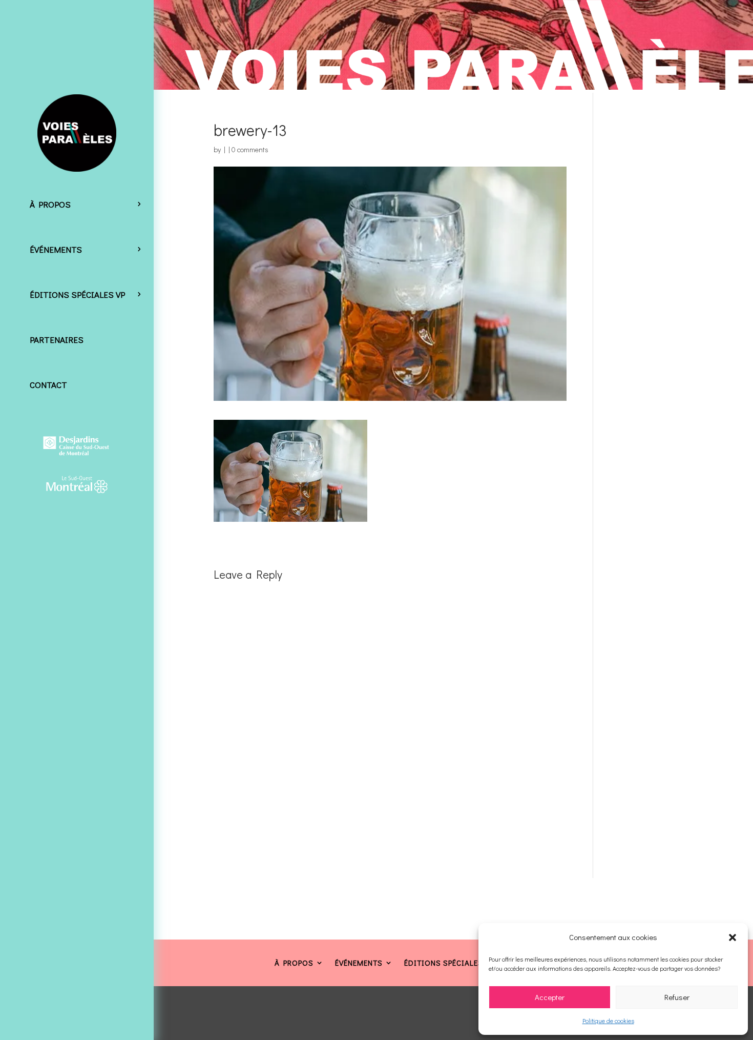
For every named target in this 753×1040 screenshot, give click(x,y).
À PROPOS (50, 204)
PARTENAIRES (56, 339)
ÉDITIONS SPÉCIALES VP (77, 294)
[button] (732, 937)
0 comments (250, 149)
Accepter (549, 997)
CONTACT (48, 385)
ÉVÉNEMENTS (56, 249)
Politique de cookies (608, 1020)
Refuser (676, 997)
